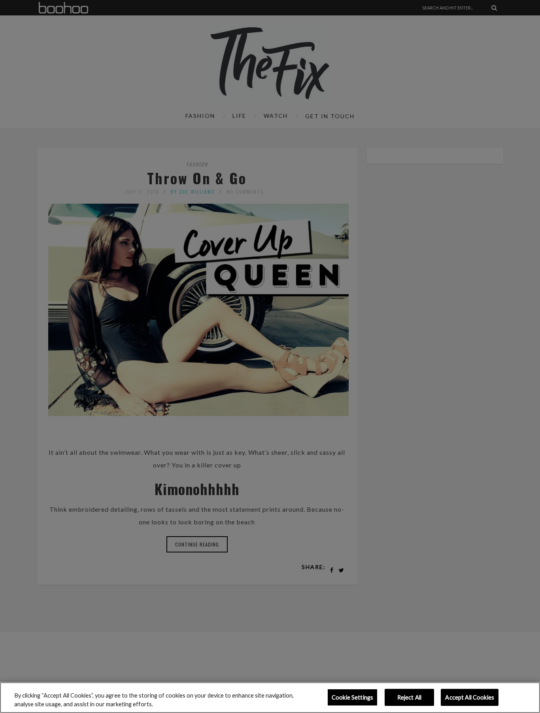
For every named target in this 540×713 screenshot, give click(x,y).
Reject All (409, 697)
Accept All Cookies (469, 697)
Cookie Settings (352, 697)
